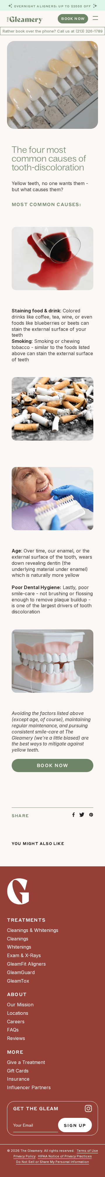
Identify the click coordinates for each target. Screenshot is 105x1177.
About (17, 994)
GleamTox (18, 981)
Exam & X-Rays (24, 955)
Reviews (16, 1038)
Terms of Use (87, 1150)
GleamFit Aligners (26, 964)
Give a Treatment (26, 1062)
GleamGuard (21, 972)
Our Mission (20, 1004)
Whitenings (19, 947)
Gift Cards (18, 1071)
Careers (15, 1021)
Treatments (26, 920)
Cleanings (17, 939)
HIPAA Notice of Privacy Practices (65, 1156)
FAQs (13, 1030)
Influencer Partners (29, 1087)
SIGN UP (75, 1125)
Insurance (18, 1079)
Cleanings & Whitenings (32, 930)
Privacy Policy (24, 1156)
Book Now (73, 18)
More (15, 1052)
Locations (17, 1013)
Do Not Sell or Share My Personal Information (52, 1162)
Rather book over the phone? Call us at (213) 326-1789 (53, 31)
